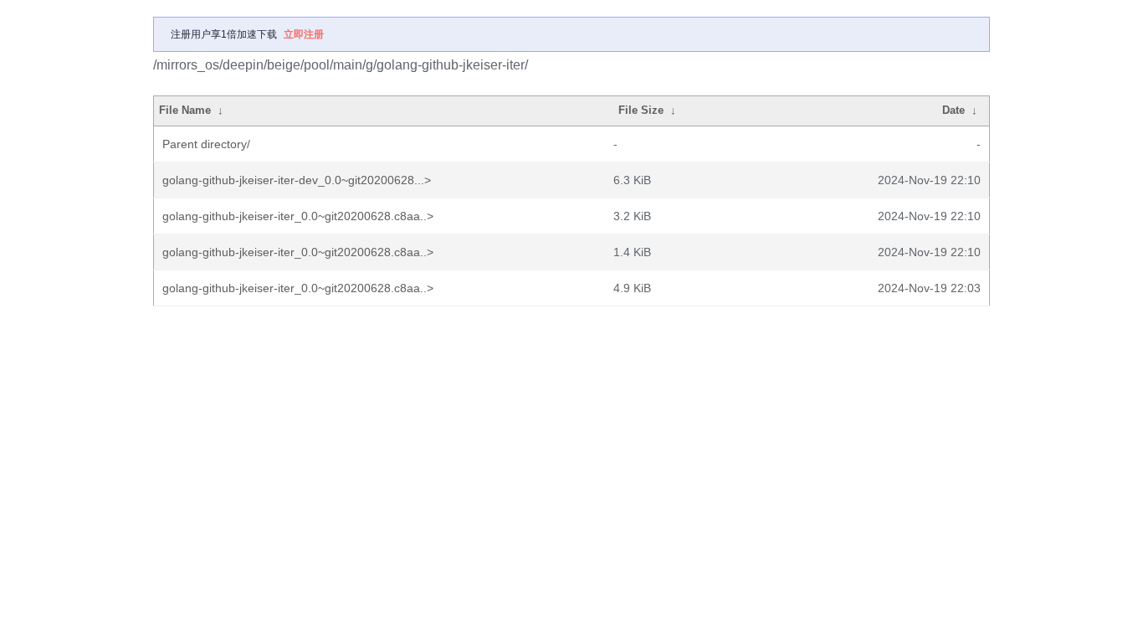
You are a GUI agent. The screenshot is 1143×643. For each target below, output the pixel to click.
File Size (641, 110)
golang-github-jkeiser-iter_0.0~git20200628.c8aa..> (297, 216)
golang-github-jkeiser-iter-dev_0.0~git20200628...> (296, 180)
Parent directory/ (206, 144)
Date (953, 110)
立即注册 (304, 34)
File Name (185, 110)
